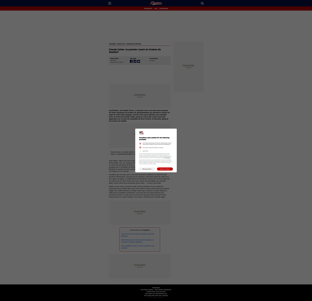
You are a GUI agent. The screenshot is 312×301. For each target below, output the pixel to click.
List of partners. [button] (167, 157)
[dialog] (156, 150)
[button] (156, 151)
